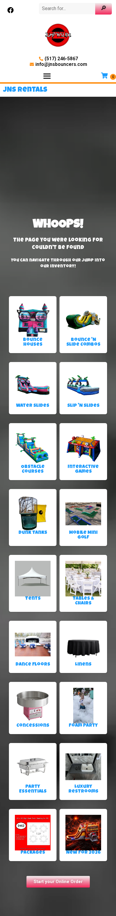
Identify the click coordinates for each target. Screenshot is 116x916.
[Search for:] (68, 8)
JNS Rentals (25, 90)
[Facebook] (10, 10)
